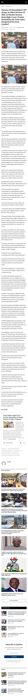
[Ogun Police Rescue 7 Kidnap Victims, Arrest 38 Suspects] (4, 628)
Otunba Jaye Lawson (6, 453)
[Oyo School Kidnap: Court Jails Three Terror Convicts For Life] (4, 635)
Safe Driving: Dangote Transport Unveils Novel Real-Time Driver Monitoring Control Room (13, 489)
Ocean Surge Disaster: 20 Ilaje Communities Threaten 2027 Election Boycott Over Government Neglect (12, 532)
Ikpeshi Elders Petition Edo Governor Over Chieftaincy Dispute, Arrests (12, 594)
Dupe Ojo (4, 448)
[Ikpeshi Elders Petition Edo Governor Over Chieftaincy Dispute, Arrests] (14, 585)
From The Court (20, 27)
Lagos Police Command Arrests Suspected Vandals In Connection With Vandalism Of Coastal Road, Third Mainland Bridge (14, 510)
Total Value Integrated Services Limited (10, 455)
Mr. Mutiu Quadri (17, 450)
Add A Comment (14, 600)
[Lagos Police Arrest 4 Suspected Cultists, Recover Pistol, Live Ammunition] (4, 621)
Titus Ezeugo (15, 453)
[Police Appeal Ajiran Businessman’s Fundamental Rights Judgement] (14, 565)
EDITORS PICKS (5, 607)
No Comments (5, 29)
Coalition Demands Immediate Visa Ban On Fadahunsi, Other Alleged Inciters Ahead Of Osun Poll (13, 553)
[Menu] (2, 2)
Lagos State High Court (7, 450)
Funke (6, 27)
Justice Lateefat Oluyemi (13, 448)
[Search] (26, 2)
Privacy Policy (13, 661)
